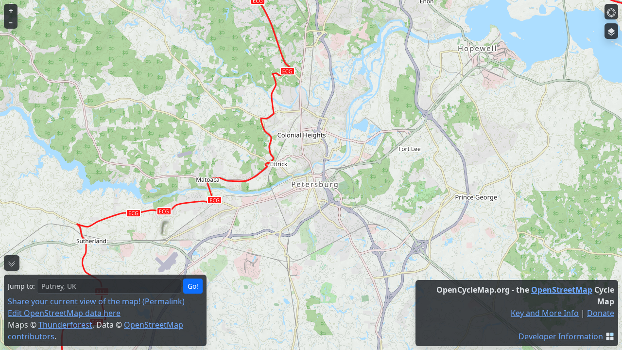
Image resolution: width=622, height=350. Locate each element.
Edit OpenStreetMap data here (64, 313)
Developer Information (560, 336)
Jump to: (21, 286)
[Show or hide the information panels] (11, 263)
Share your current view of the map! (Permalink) (96, 301)
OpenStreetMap (561, 289)
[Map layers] (611, 31)
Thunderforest (65, 324)
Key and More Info (545, 313)
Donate (600, 313)
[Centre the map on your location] (611, 11)
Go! (193, 286)
